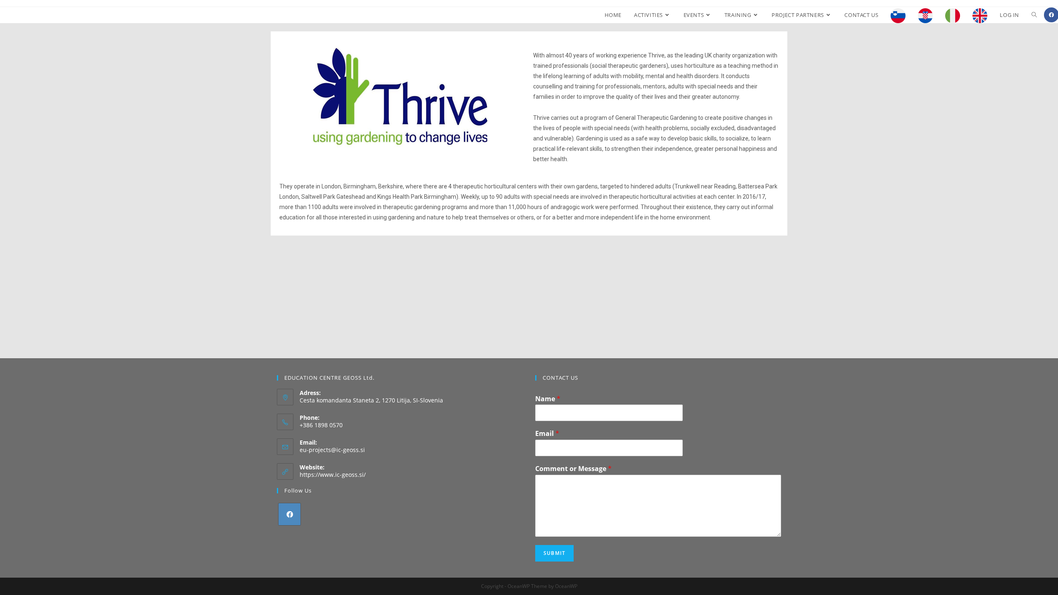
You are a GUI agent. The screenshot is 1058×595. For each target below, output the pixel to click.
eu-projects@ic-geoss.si (332, 450)
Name (547, 399)
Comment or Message (573, 468)
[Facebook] (289, 514)
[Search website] (1034, 15)
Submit (554, 553)
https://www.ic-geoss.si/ (333, 474)
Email (547, 433)
